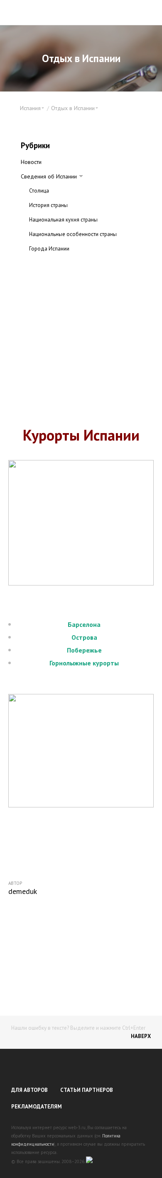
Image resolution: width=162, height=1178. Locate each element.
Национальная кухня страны (63, 219)
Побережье (84, 650)
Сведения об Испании (49, 176)
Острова (84, 637)
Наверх (141, 1036)
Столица (39, 190)
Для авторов (29, 1090)
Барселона (84, 624)
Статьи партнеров (86, 1090)
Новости (31, 162)
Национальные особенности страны (73, 234)
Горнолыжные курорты (84, 663)
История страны (48, 205)
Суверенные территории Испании (69, 263)
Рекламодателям (36, 1106)
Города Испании (49, 248)
